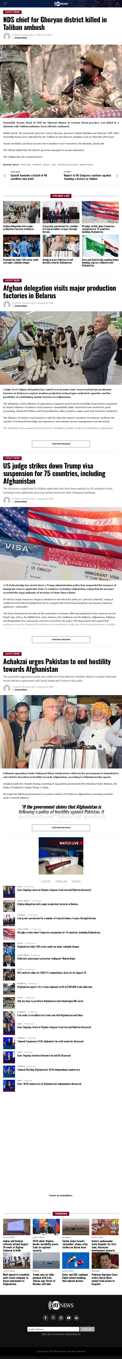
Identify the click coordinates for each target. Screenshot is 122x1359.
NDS (54, 165)
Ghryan (37, 165)
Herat (47, 165)
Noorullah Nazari (68, 165)
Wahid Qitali (87, 165)
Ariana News (21, 38)
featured (26, 165)
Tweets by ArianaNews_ (61, 1195)
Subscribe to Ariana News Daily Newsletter (61, 1334)
